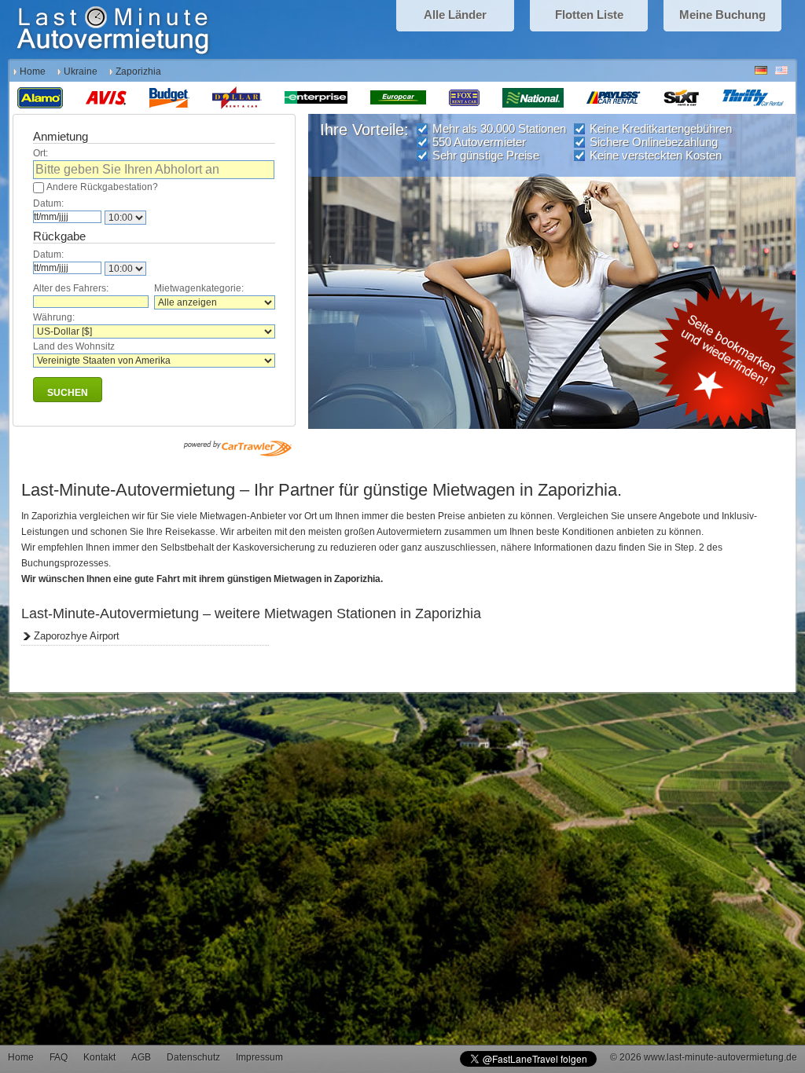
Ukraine (80, 71)
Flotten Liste (589, 14)
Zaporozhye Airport (76, 636)
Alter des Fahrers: (70, 288)
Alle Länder (455, 14)
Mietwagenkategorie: (199, 288)
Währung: (54, 317)
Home (33, 71)
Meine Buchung (722, 14)
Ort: (40, 153)
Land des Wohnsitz (74, 346)
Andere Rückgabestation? (102, 186)
